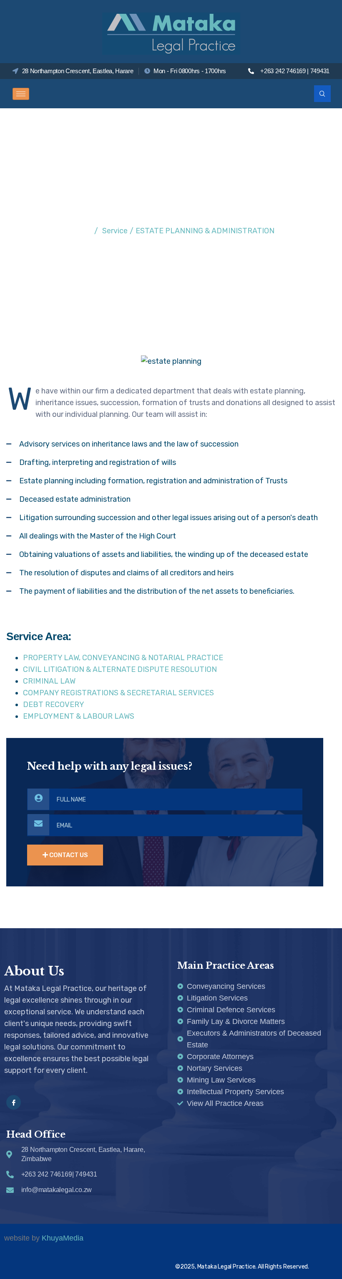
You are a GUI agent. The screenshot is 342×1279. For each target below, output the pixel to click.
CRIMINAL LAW (49, 681)
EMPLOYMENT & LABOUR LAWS (78, 716)
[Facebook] (13, 1102)
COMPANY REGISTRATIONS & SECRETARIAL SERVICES (118, 692)
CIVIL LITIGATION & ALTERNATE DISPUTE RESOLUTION (120, 669)
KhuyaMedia (62, 1238)
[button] (322, 93)
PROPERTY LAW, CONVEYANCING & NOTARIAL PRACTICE (123, 657)
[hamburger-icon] (21, 94)
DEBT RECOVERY (53, 704)
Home (78, 230)
